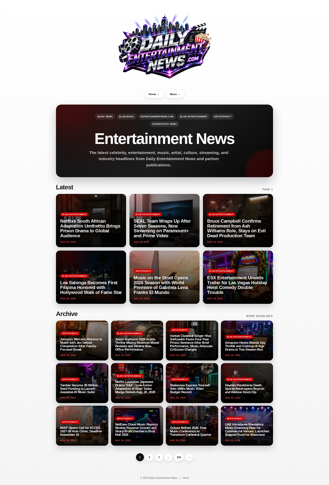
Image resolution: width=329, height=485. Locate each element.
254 (179, 457)
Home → (154, 94)
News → (175, 94)
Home (186, 477)
